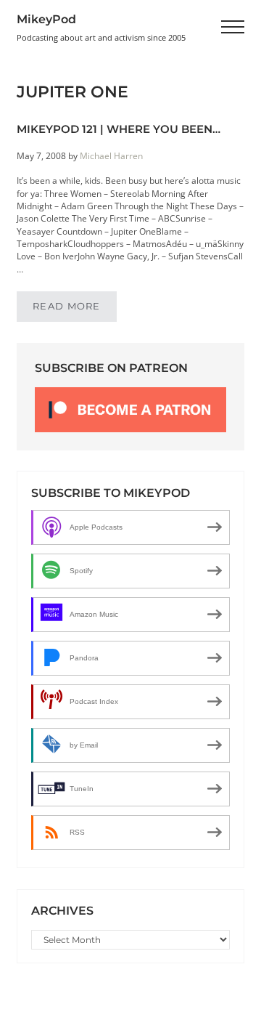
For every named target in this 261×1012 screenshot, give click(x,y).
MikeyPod (46, 19)
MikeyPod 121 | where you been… (118, 129)
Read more (75, 309)
